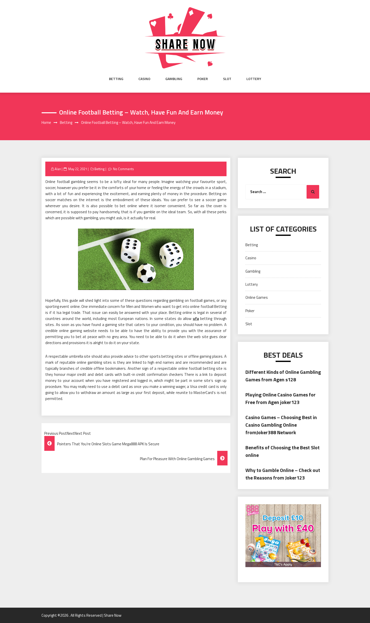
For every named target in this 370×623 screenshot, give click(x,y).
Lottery (253, 78)
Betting (116, 78)
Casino (144, 78)
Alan (58, 168)
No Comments (123, 168)
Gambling (173, 78)
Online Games (256, 297)
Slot (227, 78)
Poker (202, 78)
